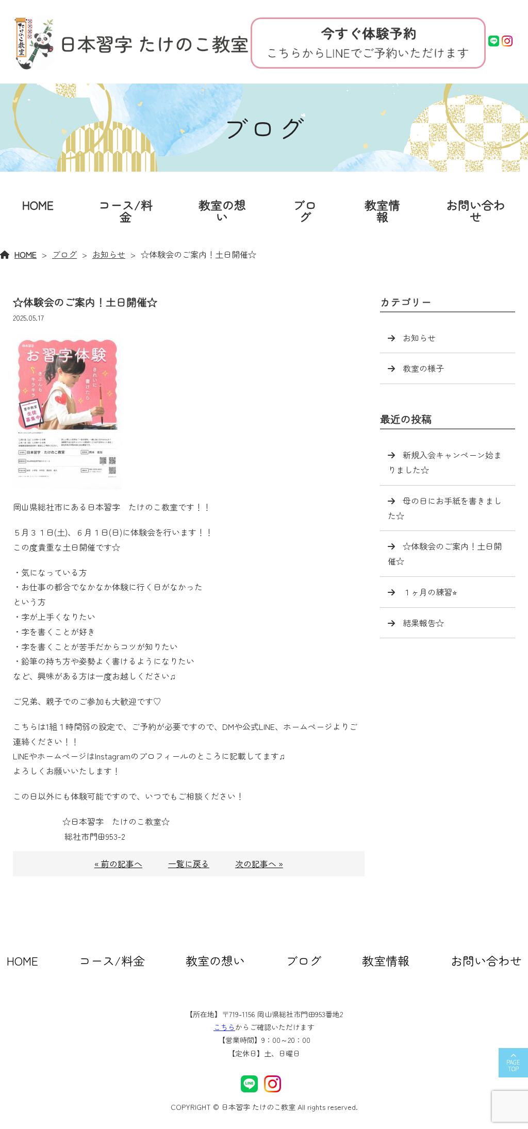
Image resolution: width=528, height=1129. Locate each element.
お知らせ (108, 254)
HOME (38, 204)
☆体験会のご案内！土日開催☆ (445, 553)
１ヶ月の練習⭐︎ (430, 592)
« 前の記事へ (118, 863)
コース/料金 (125, 210)
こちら (224, 1027)
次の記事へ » (259, 863)
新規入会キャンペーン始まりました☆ (445, 462)
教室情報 (382, 210)
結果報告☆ (423, 623)
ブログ (305, 210)
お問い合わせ (475, 210)
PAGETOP (513, 1065)
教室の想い (222, 210)
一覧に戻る (188, 863)
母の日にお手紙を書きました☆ (445, 508)
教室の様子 (423, 368)
